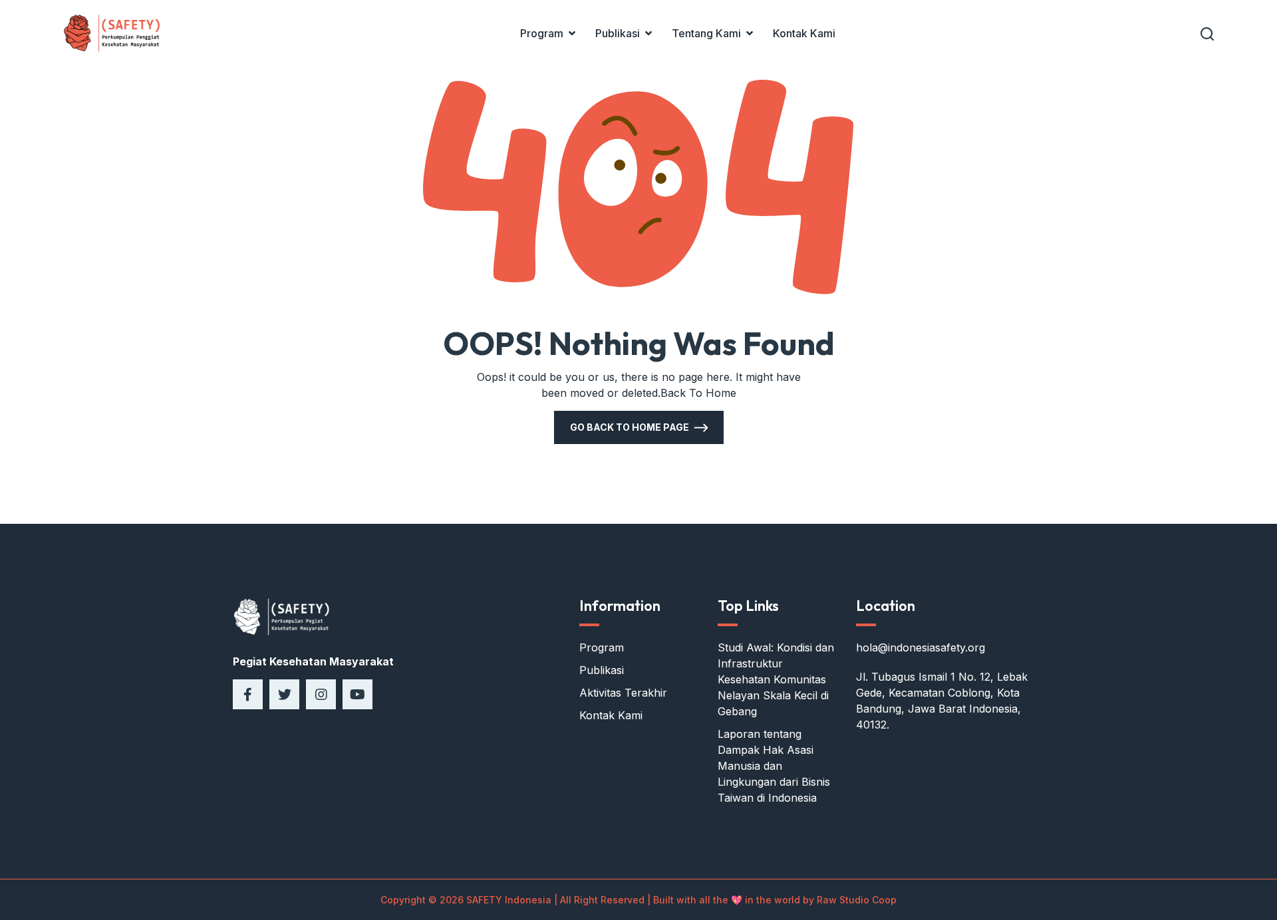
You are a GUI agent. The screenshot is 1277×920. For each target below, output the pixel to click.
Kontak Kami (804, 33)
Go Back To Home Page (629, 427)
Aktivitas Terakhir (623, 692)
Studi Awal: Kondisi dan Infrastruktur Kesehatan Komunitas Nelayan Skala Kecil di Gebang (776, 679)
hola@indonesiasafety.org (920, 647)
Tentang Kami (706, 33)
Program (541, 33)
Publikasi (617, 33)
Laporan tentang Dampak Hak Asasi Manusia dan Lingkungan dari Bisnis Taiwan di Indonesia (774, 765)
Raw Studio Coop (857, 899)
